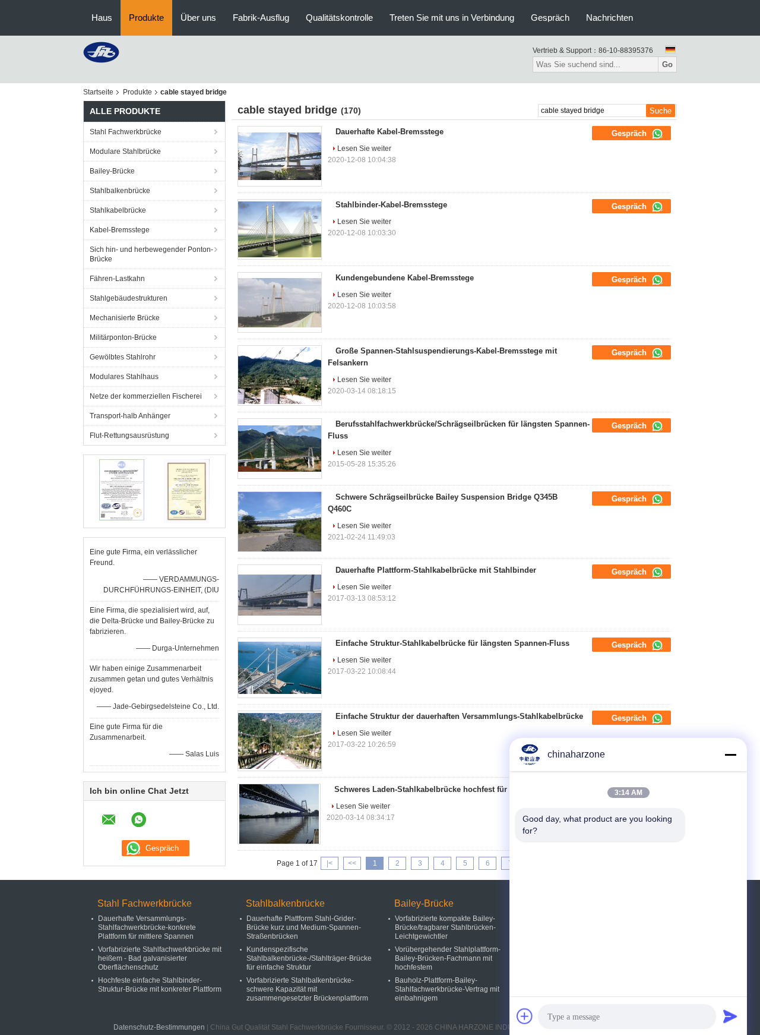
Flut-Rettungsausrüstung (129, 435)
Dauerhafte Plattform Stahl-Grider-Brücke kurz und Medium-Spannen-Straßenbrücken (303, 927)
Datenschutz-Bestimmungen (159, 1027)
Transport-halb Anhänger (130, 416)
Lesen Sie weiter (364, 148)
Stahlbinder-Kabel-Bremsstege (391, 204)
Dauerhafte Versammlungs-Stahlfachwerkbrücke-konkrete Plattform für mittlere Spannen (147, 927)
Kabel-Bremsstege (120, 230)
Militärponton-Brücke (123, 337)
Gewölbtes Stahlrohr (123, 357)
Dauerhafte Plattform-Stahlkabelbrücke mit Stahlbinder (435, 570)
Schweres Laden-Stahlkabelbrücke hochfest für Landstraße (442, 789)
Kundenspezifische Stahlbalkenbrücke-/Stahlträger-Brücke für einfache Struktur (309, 958)
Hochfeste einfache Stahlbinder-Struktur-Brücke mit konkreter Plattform (159, 984)
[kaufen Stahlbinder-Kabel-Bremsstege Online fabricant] (280, 229)
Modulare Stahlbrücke (125, 151)
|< (329, 863)
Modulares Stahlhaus (124, 377)
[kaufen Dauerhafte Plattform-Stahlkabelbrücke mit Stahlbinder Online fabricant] (280, 594)
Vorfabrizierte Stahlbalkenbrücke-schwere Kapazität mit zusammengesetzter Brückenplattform (307, 989)
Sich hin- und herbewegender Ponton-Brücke (151, 254)
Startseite (98, 92)
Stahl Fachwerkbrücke (126, 132)
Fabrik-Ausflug (261, 17)
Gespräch (550, 17)
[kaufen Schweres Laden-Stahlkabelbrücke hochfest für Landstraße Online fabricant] (279, 814)
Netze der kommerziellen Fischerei (146, 396)
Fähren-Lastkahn (117, 278)
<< (352, 863)
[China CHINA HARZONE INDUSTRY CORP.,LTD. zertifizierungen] (122, 491)
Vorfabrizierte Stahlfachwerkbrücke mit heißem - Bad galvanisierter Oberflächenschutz (159, 958)
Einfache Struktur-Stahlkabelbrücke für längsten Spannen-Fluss (452, 643)
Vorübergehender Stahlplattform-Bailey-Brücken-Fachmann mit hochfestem (448, 958)
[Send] (730, 1016)
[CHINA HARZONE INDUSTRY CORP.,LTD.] (101, 52)
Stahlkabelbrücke (118, 210)
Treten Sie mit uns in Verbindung (452, 17)
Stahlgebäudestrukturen (128, 298)
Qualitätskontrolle (339, 17)
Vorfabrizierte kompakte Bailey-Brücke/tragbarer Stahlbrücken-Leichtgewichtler (445, 927)
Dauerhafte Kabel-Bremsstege (389, 131)
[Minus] (730, 754)
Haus (101, 17)
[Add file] (525, 1016)
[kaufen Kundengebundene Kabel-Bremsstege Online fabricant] (280, 302)
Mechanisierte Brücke (125, 318)
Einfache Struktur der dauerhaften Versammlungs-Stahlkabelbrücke (459, 716)
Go (667, 64)
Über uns (198, 17)
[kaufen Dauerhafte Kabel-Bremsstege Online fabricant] (280, 156)
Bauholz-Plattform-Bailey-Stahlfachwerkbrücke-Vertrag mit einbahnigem (447, 989)
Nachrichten (609, 17)
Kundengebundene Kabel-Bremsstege (404, 277)
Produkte (146, 17)
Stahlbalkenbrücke (120, 191)
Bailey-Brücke (112, 171)
